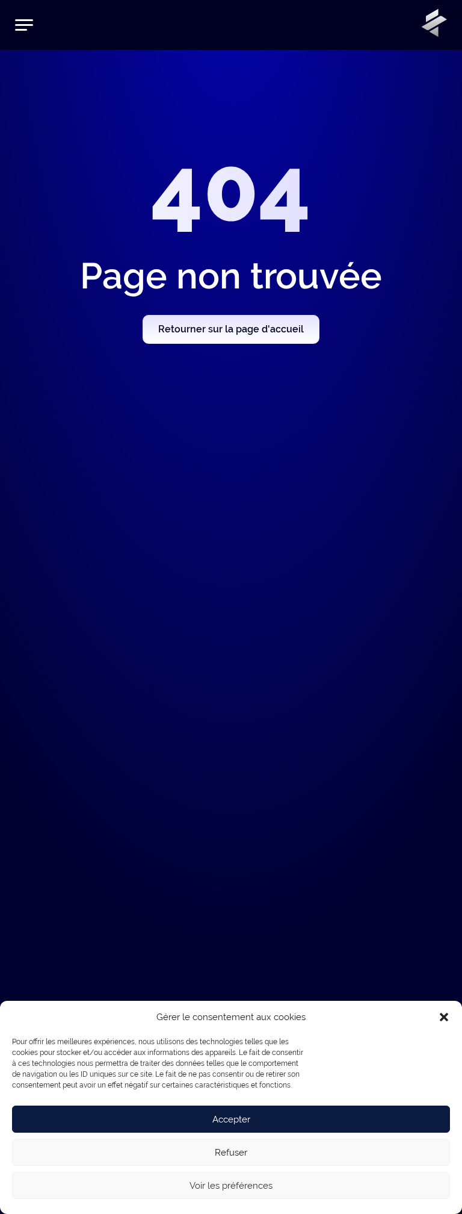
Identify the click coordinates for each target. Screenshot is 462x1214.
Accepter (231, 1119)
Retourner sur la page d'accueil (231, 329)
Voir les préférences (231, 1185)
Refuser (231, 1152)
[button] (444, 1017)
